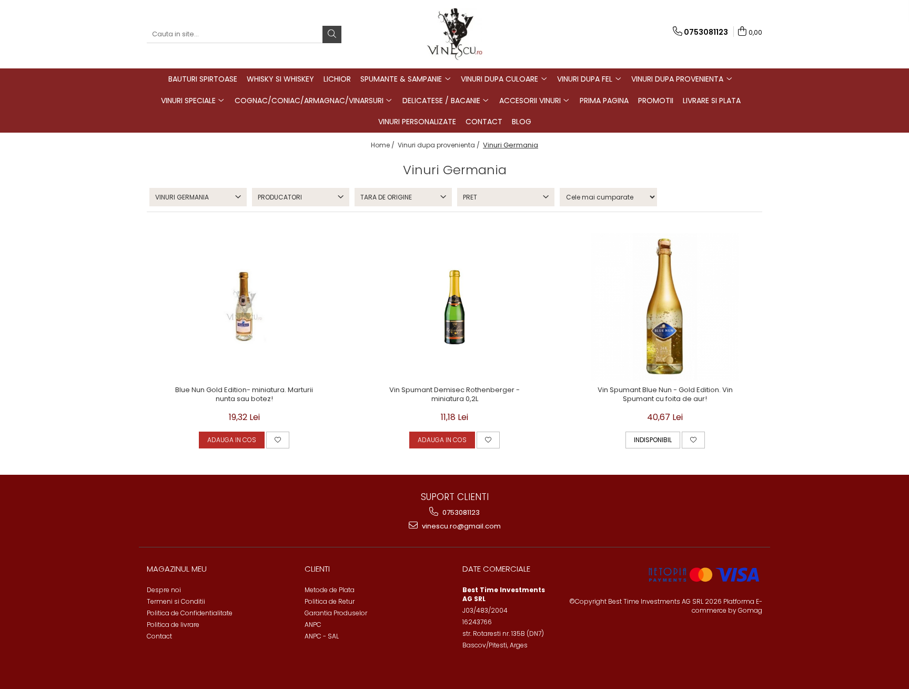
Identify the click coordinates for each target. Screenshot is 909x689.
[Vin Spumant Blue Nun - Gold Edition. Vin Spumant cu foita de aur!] (665, 307)
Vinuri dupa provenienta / (439, 145)
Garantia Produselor (336, 612)
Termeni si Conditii (176, 601)
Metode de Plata (330, 589)
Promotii (655, 100)
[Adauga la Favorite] (277, 440)
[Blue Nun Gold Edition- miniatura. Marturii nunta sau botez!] (244, 307)
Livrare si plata (712, 100)
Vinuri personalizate (417, 121)
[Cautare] (331, 34)
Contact (484, 121)
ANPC (313, 624)
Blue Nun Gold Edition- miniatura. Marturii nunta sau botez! (244, 395)
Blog (521, 121)
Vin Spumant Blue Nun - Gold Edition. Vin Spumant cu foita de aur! (665, 395)
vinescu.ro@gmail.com (460, 526)
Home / (383, 145)
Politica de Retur (330, 601)
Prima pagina (604, 100)
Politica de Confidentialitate (190, 612)
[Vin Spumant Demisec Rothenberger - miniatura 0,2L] (454, 307)
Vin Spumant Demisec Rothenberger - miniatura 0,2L (454, 395)
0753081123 (460, 512)
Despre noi (164, 589)
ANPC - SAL (322, 636)
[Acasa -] (454, 34)
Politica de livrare (173, 624)
